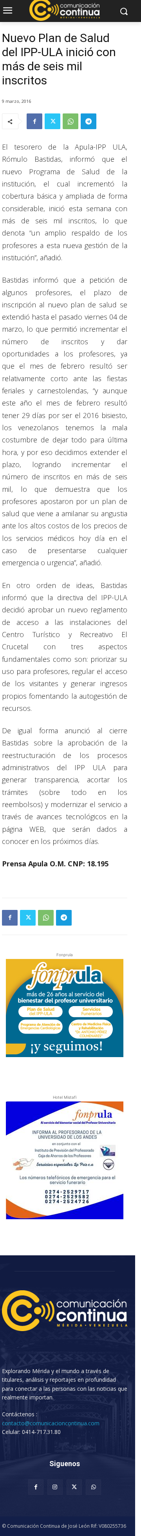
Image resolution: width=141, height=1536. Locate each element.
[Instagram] (55, 1487)
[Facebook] (34, 121)
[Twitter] (52, 121)
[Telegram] (88, 121)
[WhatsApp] (70, 121)
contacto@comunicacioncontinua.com (50, 1423)
